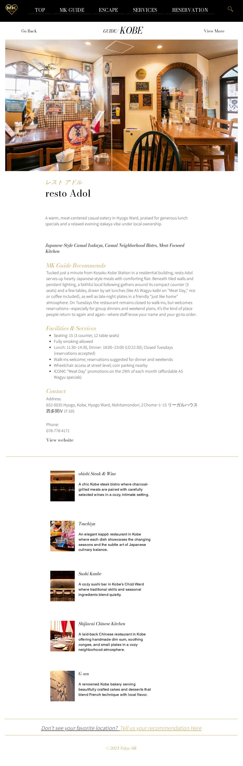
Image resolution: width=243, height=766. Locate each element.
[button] (190, 10)
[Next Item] (229, 105)
